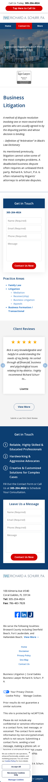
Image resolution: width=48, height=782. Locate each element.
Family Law (14, 285)
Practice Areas (13, 278)
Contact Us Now (24, 265)
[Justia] (30, 615)
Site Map (24, 659)
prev (3, 367)
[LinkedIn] (24, 615)
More (40, 26)
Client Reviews (24, 329)
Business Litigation (24, 299)
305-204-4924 (16, 599)
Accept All (16, 766)
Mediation (19, 292)
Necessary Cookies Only (16, 774)
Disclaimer (24, 651)
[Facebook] (17, 615)
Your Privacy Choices (22, 691)
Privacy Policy (24, 655)
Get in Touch (24, 203)
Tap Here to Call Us (24, 8)
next (45, 367)
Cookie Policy (13, 695)
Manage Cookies (32, 695)
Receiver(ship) (21, 296)
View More (24, 406)
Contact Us (24, 26)
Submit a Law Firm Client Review (24, 418)
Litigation (14, 288)
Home (8, 26)
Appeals (17, 303)
